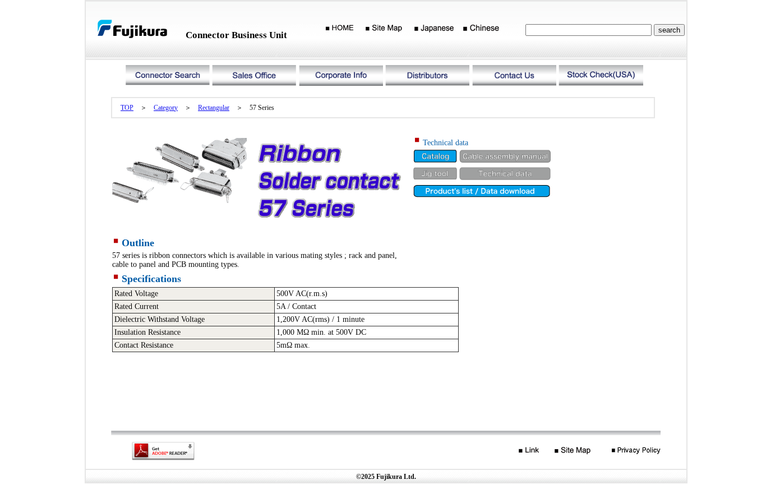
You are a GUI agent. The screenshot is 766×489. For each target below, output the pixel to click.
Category (166, 108)
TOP (127, 108)
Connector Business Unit (236, 35)
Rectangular (213, 108)
